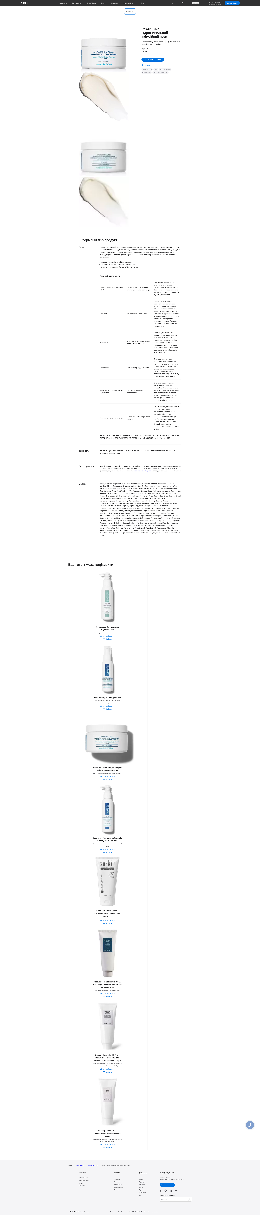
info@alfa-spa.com (165, 1177)
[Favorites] (182, 3)
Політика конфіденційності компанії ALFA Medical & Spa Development (129, 1212)
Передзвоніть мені (232, 3)
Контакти (141, 1198)
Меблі (103, 3)
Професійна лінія (147, 69)
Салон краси (117, 1182)
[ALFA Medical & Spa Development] (24, 3)
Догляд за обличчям (165, 69)
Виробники (82, 1185)
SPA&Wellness (118, 1184)
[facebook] (160, 1191)
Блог (142, 3)
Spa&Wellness (91, 3)
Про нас (141, 1179)
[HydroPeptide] (130, 11)
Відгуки (141, 1187)
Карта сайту (155, 1212)
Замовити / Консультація (153, 59)
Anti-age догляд (146, 72)
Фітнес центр (117, 1190)
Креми (156, 69)
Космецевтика (76, 3)
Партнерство (142, 1190)
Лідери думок (142, 1182)
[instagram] (166, 1191)
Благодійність (142, 1192)
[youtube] (176, 1191)
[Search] (172, 3)
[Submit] (189, 1199)
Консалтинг (114, 3)
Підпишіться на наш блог (167, 1195)
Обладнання (63, 3)
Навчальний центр (129, 3)
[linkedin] (171, 1191)
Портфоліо (142, 1184)
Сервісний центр (83, 1177)
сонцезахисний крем (142, 471)
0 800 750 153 (214, 2)
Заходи (81, 1183)
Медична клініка (118, 1187)
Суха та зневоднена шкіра (160, 72)
